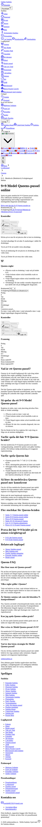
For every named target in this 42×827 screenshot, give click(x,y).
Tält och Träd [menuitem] (8, 67)
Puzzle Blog (9, 715)
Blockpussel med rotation (14, 751)
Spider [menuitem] (6, 115)
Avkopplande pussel (12, 793)
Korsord (8, 759)
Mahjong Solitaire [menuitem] (10, 105)
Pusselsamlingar (11, 782)
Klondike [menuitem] (7, 112)
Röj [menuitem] (5, 79)
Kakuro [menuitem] (6, 76)
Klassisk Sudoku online (13, 555)
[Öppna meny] (3, 158)
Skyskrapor (9, 738)
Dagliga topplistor (11, 707)
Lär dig (4, 122)
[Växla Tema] (3, 162)
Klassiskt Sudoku (11, 683)
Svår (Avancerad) (16, 212)
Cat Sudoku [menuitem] (8, 39)
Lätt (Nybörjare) (17, 210)
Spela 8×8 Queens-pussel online (16, 517)
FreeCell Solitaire (11, 769)
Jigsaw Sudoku (10, 691)
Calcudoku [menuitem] (7, 73)
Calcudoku (9, 740)
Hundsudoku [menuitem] (19, 39)
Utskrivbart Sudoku (12, 711)
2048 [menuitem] (5, 82)
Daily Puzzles (8, 118)
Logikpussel (9, 784)
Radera (6, 229)
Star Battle (9, 732)
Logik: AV (23, 233)
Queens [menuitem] (6, 44)
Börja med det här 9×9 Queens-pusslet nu (15, 205)
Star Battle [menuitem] (7, 48)
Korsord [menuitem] (6, 100)
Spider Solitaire (10, 774)
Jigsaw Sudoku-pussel (13, 549)
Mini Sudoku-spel (11, 551)
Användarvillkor (11, 807)
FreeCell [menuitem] (7, 109)
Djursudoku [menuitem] (8, 36)
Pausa (6, 222)
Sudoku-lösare (10, 709)
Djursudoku (9, 699)
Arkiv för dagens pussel (13, 705)
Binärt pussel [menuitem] (8, 63)
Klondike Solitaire (11, 772)
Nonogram (9, 753)
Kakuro (8, 724)
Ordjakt (8, 757)
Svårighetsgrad (6, 291)
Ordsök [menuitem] (6, 97)
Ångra (15, 226)
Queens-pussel (10, 742)
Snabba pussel (10, 791)
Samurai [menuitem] (6, 27)
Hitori (7, 726)
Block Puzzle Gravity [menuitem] (11, 89)
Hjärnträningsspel (11, 788)
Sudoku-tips (9, 713)
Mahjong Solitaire (11, 767)
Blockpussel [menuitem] (8, 86)
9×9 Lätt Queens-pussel (13, 538)
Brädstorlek (5, 208)
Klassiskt (7, 5)
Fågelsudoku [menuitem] (31, 39)
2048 (7, 745)
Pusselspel (5, 8)
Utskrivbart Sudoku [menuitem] (23, 125)
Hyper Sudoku (10, 689)
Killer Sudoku (10, 685)
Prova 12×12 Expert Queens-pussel (17, 525)
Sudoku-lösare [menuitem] (9, 125)
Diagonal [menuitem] (7, 17)
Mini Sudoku (10, 695)
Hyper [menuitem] (6, 20)
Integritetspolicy (11, 809)
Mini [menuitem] (5, 30)
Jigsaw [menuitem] (6, 23)
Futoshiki (8, 736)
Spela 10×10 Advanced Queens (16, 521)
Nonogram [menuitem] (7, 70)
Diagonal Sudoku (11, 687)
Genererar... (14, 222)
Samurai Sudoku (11, 693)
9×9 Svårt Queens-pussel (14, 540)
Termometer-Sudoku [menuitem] (11, 33)
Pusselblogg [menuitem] (10, 128)
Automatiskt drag (10, 233)
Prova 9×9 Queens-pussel (14, 519)
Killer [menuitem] (6, 14)
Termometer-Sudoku (12, 697)
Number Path (10, 734)
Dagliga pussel (10, 786)
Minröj (7, 755)
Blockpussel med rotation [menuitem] (13, 92)
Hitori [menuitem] (6, 60)
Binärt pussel (10, 557)
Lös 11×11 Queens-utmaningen (16, 523)
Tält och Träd (10, 730)
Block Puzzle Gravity (13, 749)
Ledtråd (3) (17, 229)
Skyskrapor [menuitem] (8, 57)
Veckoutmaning (10, 703)
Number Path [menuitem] (8, 51)
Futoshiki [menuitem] (7, 54)
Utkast (6, 226)
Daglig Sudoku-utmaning (14, 553)
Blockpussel (9, 747)
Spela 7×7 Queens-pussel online (16, 515)
